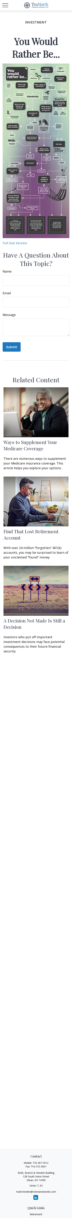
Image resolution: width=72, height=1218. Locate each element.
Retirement (36, 1214)
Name (7, 271)
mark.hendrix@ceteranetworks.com (36, 1191)
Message (9, 315)
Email (7, 293)
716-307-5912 (40, 1162)
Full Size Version (15, 243)
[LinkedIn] (35, 1197)
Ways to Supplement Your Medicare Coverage (30, 445)
